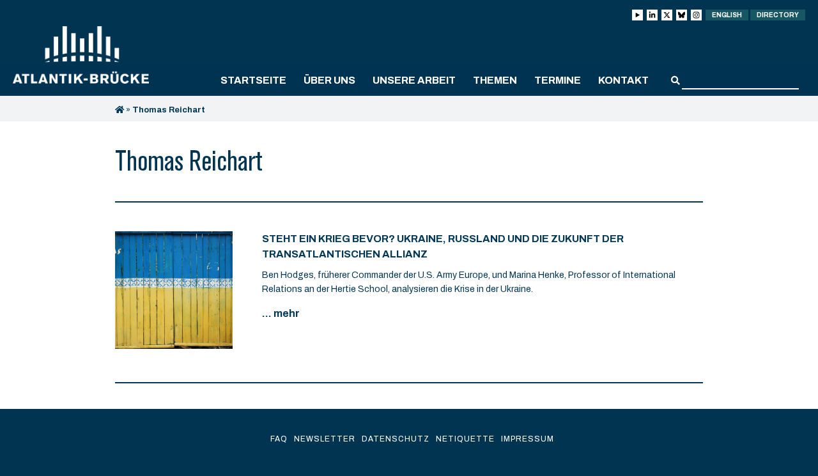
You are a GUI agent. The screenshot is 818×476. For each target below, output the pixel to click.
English (727, 15)
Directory (778, 15)
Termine (557, 80)
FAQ (279, 438)
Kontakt (623, 80)
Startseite (253, 80)
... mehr (281, 313)
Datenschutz (395, 438)
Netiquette (465, 438)
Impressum (527, 438)
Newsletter (324, 438)
